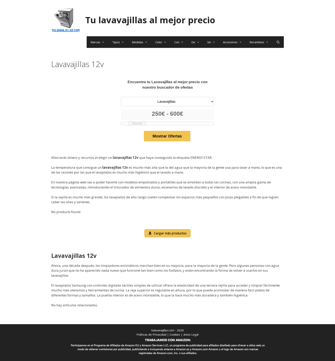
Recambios (257, 42)
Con (176, 42)
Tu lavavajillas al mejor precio (150, 20)
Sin (209, 42)
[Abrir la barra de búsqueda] (278, 42)
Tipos (116, 42)
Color (158, 42)
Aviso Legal (191, 334)
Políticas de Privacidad (151, 334)
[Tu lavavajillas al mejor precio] (65, 19)
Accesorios (230, 42)
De (193, 42)
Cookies (175, 334)
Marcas (95, 42)
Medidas (137, 42)
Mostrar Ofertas (167, 136)
